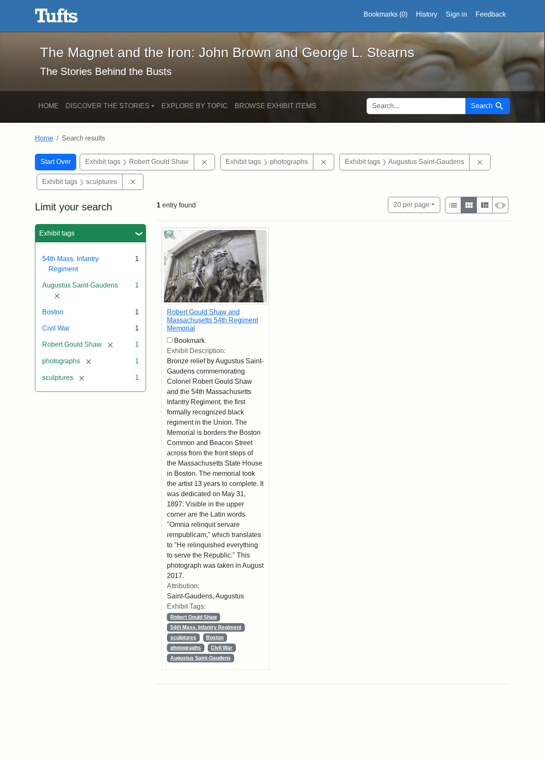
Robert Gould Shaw (193, 617)
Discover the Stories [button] (107, 105)
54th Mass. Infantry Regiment (205, 627)
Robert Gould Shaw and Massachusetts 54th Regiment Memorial (212, 320)
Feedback (491, 14)
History (426, 14)
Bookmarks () (385, 14)
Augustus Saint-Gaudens (200, 658)
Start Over (55, 161)
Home (48, 105)
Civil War (55, 328)
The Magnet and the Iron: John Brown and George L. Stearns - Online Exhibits (56, 16)
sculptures (183, 638)
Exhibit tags (57, 233)
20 (411, 204)
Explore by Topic (194, 105)
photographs (185, 648)
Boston (52, 312)
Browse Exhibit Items (275, 105)
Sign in (456, 14)
